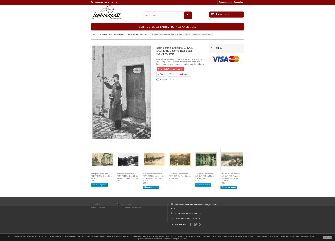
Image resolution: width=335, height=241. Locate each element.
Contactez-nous (225, 2)
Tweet (162, 74)
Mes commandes (124, 204)
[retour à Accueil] (93, 34)
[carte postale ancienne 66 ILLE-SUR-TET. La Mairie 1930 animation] (206, 159)
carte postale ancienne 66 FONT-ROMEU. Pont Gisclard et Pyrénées (180, 176)
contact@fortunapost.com (191, 218)
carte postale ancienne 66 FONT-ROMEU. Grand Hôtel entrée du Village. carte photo (128, 176)
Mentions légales (98, 207)
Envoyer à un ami (167, 80)
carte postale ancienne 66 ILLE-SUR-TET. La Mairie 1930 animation (204, 176)
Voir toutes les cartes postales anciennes (167, 26)
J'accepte (328, 237)
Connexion (238, 2)
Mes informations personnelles (129, 207)
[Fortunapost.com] (115, 12)
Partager (172, 74)
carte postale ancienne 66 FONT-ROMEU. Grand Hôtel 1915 (101, 176)
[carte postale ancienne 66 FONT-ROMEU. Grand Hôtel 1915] (102, 159)
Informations (96, 204)
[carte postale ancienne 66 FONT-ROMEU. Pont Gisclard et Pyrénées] (180, 159)
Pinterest (185, 74)
